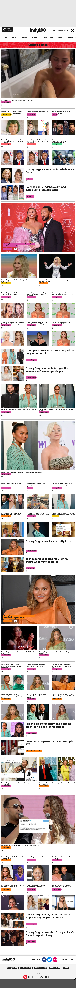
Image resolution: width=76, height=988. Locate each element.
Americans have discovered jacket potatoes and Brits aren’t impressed (63, 513)
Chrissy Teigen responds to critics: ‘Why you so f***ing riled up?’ (19, 245)
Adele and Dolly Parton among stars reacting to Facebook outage (54, 280)
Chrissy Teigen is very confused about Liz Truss (50, 171)
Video (60, 38)
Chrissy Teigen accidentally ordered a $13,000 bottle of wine (18, 652)
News (14, 38)
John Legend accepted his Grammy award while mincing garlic (47, 560)
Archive (66, 968)
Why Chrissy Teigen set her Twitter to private (62, 857)
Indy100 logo (38, 30)
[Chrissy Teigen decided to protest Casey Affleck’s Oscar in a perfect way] (12, 938)
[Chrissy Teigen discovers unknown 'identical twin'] (38, 127)
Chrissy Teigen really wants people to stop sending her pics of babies (48, 916)
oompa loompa (6, 114)
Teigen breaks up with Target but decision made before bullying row (56, 410)
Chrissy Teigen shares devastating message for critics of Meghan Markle (19, 617)
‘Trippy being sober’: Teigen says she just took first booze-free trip (62, 293)
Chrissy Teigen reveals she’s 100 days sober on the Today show (17, 280)
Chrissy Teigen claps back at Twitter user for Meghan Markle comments (11, 666)
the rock (29, 488)
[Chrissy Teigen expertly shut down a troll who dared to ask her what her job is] (12, 902)
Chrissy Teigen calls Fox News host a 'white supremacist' (12, 857)
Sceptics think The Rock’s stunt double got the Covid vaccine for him (37, 485)
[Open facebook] (44, 959)
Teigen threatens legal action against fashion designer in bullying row (18, 410)
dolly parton (43, 283)
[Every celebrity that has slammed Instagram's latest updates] (12, 192)
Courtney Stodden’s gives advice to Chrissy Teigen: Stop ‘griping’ (12, 323)
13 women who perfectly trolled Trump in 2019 (50, 743)
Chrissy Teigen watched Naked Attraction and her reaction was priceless (62, 886)
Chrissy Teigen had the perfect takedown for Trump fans (36, 665)
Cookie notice (54, 968)
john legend (30, 568)
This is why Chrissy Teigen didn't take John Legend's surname (20, 845)
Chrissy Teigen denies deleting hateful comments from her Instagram (36, 294)
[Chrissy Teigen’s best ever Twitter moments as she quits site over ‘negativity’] (38, 529)
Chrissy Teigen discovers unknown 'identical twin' (37, 112)
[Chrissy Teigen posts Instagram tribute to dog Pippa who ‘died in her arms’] (63, 338)
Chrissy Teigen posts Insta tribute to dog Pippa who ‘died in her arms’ (63, 323)
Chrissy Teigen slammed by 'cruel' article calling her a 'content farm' (63, 695)
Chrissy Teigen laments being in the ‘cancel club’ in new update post (47, 369)
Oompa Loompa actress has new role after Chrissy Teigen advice (11, 112)
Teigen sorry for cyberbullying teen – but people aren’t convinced (21, 472)
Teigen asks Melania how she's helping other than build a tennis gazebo (48, 725)
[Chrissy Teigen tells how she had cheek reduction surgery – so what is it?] (12, 310)
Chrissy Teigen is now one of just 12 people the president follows (56, 652)
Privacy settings (40, 968)
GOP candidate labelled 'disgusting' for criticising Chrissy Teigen (11, 696)
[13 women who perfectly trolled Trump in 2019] (12, 747)
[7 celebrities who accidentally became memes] (63, 127)
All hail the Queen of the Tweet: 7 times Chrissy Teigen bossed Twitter (38, 513)
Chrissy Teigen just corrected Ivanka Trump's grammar (36, 885)
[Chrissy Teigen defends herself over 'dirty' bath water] (38, 73)
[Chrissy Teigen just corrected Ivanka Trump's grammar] (38, 902)
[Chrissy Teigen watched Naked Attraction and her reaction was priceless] (63, 902)
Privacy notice (25, 968)
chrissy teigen (6, 102)
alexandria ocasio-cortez (34, 751)
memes (55, 114)
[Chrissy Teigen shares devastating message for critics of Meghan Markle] (38, 599)
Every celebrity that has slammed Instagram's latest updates (46, 188)
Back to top (69, 959)
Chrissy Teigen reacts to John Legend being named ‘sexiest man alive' (17, 783)
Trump (34, 38)
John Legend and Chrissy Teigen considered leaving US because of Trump (37, 696)
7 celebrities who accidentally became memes (61, 112)
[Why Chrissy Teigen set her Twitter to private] (63, 873)
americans (56, 516)
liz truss (29, 179)
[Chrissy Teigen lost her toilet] (38, 873)
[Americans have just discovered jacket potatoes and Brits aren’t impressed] (63, 529)
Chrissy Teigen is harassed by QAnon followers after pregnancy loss (62, 666)
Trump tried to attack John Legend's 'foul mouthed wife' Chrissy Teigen (57, 783)
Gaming (24, 38)
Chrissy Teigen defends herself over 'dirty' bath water (18, 100)
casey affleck (31, 941)
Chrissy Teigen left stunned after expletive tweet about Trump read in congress (12, 141)
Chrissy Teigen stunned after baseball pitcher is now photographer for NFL (61, 141)
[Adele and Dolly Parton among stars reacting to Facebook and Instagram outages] (57, 266)
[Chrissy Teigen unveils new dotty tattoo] (12, 547)
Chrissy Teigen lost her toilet (35, 857)
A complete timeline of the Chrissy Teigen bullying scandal (50, 352)
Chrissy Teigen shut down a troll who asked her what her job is (12, 885)
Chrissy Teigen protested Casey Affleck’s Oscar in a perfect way (50, 934)
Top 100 (4, 38)
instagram (29, 196)
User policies (12, 968)
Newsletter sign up (63, 30)
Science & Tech (47, 38)
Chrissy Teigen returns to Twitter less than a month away (62, 484)
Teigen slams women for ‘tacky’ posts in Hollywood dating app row (12, 484)
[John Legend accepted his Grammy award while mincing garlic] (12, 564)
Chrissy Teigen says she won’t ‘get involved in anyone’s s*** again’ (37, 323)
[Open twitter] (49, 959)
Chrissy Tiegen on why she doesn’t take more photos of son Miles (11, 513)
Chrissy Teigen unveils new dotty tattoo (49, 541)
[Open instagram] (55, 959)
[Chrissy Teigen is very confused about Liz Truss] (12, 175)
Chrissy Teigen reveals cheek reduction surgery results (10, 293)
